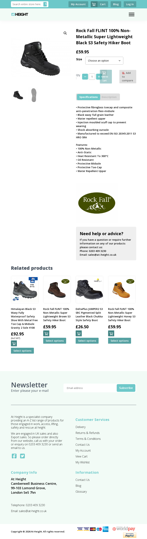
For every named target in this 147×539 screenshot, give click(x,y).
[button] (65, 33)
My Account (83, 450)
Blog (78, 486)
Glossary (81, 492)
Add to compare (127, 76)
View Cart (81, 456)
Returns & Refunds (87, 433)
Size (79, 59)
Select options (22, 350)
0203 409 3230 (97, 251)
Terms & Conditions (88, 439)
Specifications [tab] (88, 97)
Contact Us (82, 445)
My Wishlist (82, 462)
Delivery (80, 427)
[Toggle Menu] (131, 14)
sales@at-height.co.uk (102, 254)
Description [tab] (109, 97)
